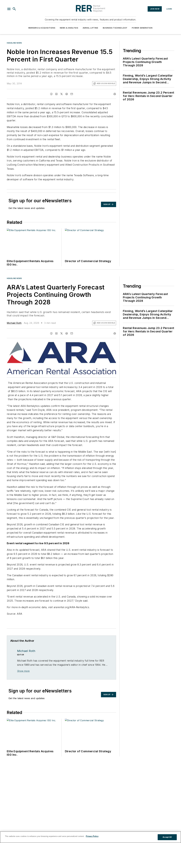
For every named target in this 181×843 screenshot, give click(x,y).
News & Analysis (69, 28)
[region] (90, 837)
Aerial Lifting (90, 28)
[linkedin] (56, 94)
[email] (71, 94)
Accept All (167, 837)
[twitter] (61, 94)
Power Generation (142, 28)
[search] (14, 9)
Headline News (14, 43)
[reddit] (66, 94)
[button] (9, 9)
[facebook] (51, 94)
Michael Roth (14, 322)
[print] (114, 94)
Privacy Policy (92, 836)
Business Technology (115, 28)
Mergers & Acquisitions (41, 28)
